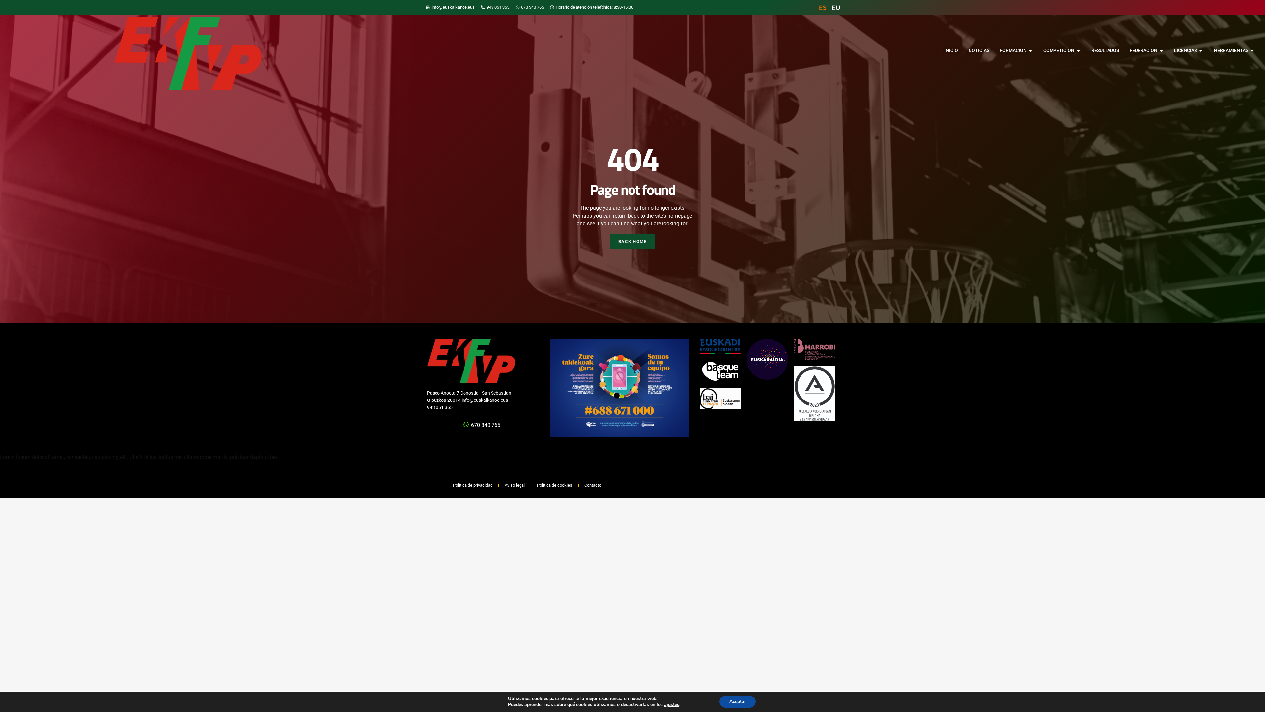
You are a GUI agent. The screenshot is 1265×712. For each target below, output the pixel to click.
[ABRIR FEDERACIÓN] (1161, 50)
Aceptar (737, 701)
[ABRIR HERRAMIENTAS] (1252, 50)
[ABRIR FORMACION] (1030, 50)
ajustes (671, 705)
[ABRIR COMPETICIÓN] (1078, 50)
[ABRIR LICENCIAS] (1200, 50)
